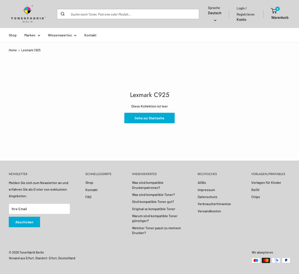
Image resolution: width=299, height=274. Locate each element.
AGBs (202, 182)
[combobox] (128, 14)
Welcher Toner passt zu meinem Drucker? (156, 230)
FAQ (88, 197)
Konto (241, 19)
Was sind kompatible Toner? (153, 194)
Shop (13, 35)
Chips (255, 197)
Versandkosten (209, 211)
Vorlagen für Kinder (266, 182)
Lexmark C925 (30, 50)
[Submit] (62, 14)
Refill (255, 190)
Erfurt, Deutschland (62, 258)
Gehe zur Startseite (149, 118)
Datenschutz (207, 197)
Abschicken (24, 222)
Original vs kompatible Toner (153, 209)
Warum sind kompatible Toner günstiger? (155, 218)
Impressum (206, 190)
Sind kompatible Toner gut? (153, 201)
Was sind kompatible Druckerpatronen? (148, 184)
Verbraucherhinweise (214, 204)
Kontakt (90, 35)
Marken (29, 35)
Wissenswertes (60, 35)
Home (13, 50)
